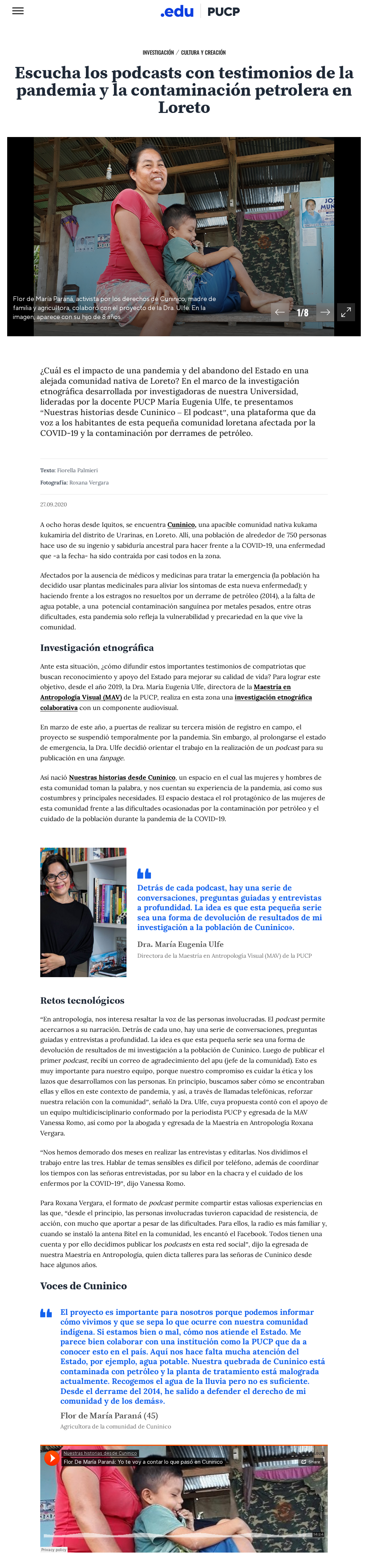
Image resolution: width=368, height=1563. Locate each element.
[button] (280, 312)
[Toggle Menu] (18, 10)
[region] (184, 236)
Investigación (158, 52)
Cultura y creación (203, 52)
